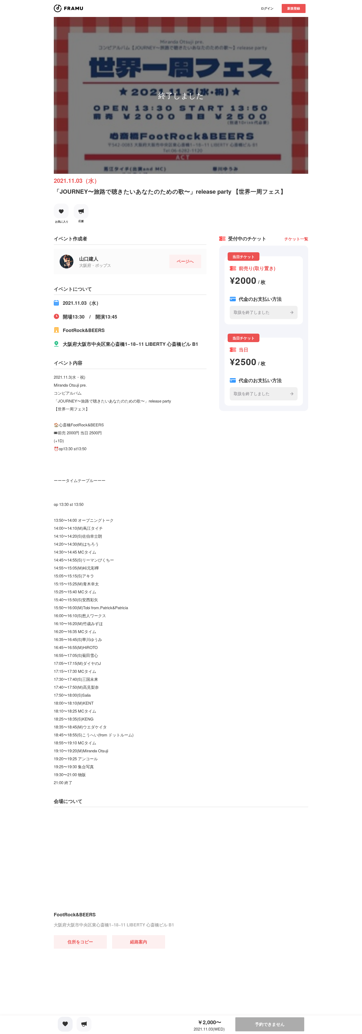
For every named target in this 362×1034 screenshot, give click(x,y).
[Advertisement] (93, 982)
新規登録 (293, 8)
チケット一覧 (296, 239)
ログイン (267, 8)
